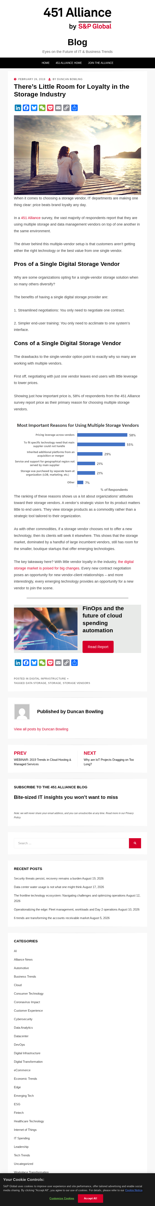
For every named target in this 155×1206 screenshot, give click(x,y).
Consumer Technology (29, 993)
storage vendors (76, 683)
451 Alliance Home (69, 62)
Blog (77, 42)
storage (54, 683)
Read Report (98, 647)
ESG (17, 1104)
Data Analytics (23, 1027)
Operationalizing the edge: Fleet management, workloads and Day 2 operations (65, 909)
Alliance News (23, 959)
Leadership (21, 1146)
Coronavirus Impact (27, 1002)
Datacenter (21, 1036)
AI (15, 951)
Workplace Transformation (31, 1172)
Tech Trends (22, 1155)
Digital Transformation (28, 1061)
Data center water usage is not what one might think (48, 887)
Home (46, 62)
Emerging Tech (24, 1095)
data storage (36, 683)
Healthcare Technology (29, 1121)
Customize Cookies (61, 1198)
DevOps (19, 1044)
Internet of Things (25, 1129)
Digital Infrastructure (47, 678)
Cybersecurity (23, 1019)
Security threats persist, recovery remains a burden (48, 878)
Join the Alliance (100, 62)
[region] (77, 1189)
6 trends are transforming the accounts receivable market (51, 918)
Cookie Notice (133, 1190)
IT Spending (22, 1138)
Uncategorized (23, 1163)
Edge (17, 1087)
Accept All (90, 1198)
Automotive (21, 968)
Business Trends (25, 976)
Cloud (18, 985)
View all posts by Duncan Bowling (41, 729)
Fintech (19, 1112)
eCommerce (22, 1070)
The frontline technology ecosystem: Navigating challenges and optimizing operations (70, 895)
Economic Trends (25, 1078)
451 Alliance (31, 218)
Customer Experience (28, 1010)
